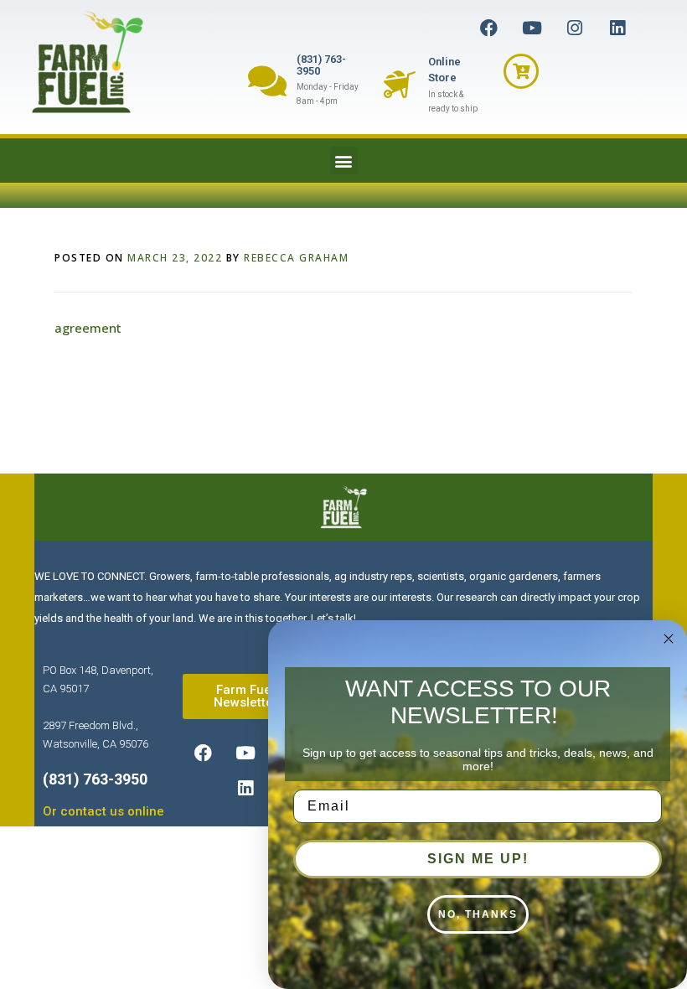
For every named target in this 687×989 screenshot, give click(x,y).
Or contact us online (103, 811)
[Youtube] (532, 27)
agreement (87, 327)
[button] (344, 160)
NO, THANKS (478, 914)
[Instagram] (574, 27)
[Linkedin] (617, 27)
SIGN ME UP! (478, 859)
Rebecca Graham (296, 258)
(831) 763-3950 (321, 65)
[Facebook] (489, 27)
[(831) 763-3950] (267, 81)
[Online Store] (400, 85)
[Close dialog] (669, 639)
